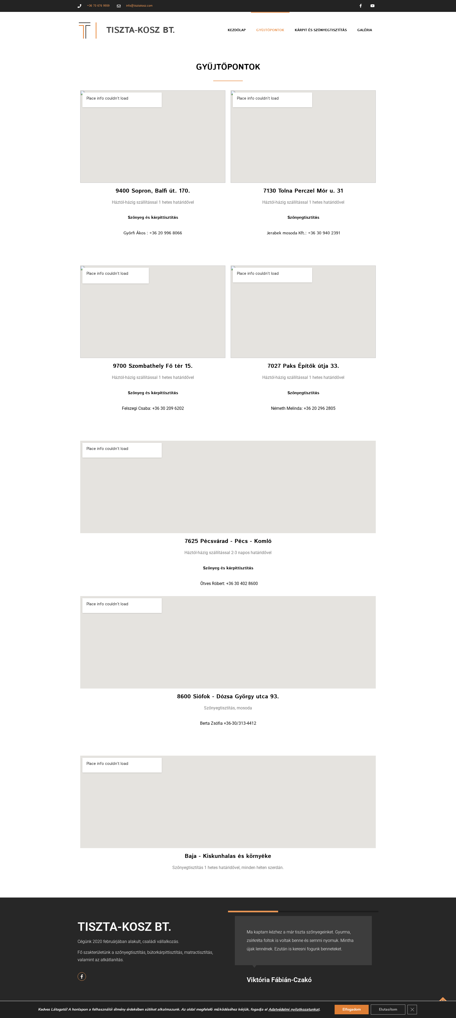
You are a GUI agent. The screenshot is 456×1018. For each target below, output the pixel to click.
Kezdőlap (237, 30)
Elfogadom (352, 1009)
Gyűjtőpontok (270, 30)
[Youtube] (372, 6)
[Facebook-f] (361, 6)
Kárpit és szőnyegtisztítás (321, 30)
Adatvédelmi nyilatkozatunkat (293, 1009)
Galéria (364, 30)
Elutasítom (388, 1009)
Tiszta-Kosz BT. (140, 30)
